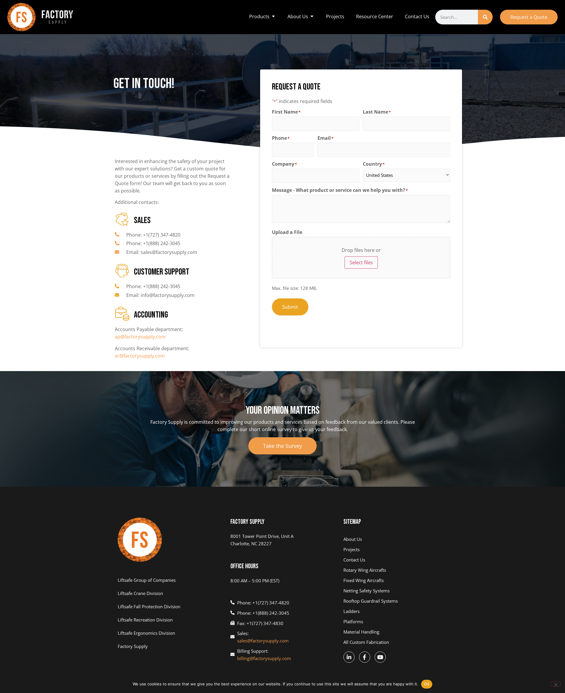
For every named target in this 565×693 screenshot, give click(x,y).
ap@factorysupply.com (140, 336)
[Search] (485, 17)
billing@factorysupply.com (264, 658)
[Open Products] (273, 16)
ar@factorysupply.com (140, 356)
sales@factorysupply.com (263, 641)
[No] (556, 684)
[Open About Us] (312, 16)
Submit (290, 307)
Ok (426, 684)
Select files (361, 262)
